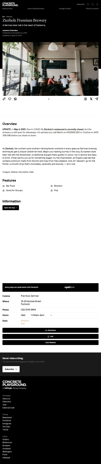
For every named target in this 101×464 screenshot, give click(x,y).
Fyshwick (25, 304)
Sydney (5, 440)
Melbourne (7, 443)
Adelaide (6, 458)
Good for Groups (14, 190)
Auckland (6, 449)
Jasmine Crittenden (10, 30)
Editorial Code (8, 408)
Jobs (4, 405)
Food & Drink (7, 9)
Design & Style (65, 9)
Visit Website (50, 343)
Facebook (6, 421)
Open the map (9, 208)
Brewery (58, 186)
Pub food (25, 296)
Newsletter (7, 418)
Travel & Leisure (92, 9)
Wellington (7, 452)
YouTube (6, 427)
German (35, 296)
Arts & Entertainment (36, 9)
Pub (56, 190)
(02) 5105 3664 (28, 310)
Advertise (6, 402)
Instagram (6, 424)
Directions (52, 330)
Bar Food (10, 186)
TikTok (5, 430)
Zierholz (9, 148)
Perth (4, 455)
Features (9, 180)
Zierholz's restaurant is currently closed (63, 129)
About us (6, 399)
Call (51, 336)
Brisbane (6, 446)
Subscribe (81, 4)
